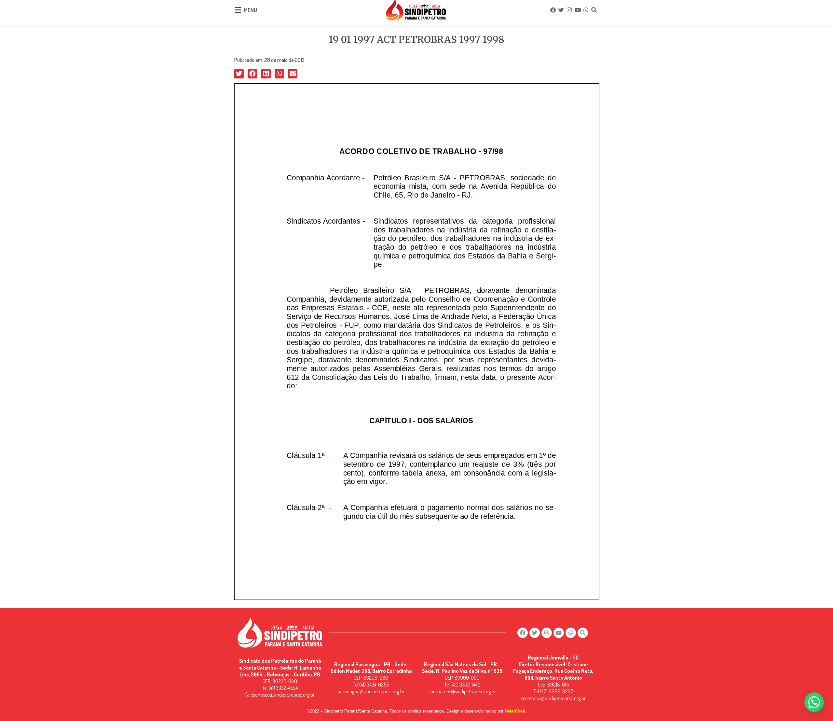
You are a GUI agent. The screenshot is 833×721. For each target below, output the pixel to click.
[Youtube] (577, 10)
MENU (250, 10)
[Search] (594, 10)
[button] (239, 73)
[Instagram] (569, 10)
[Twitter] (561, 10)
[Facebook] (553, 10)
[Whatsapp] (585, 10)
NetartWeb (515, 711)
